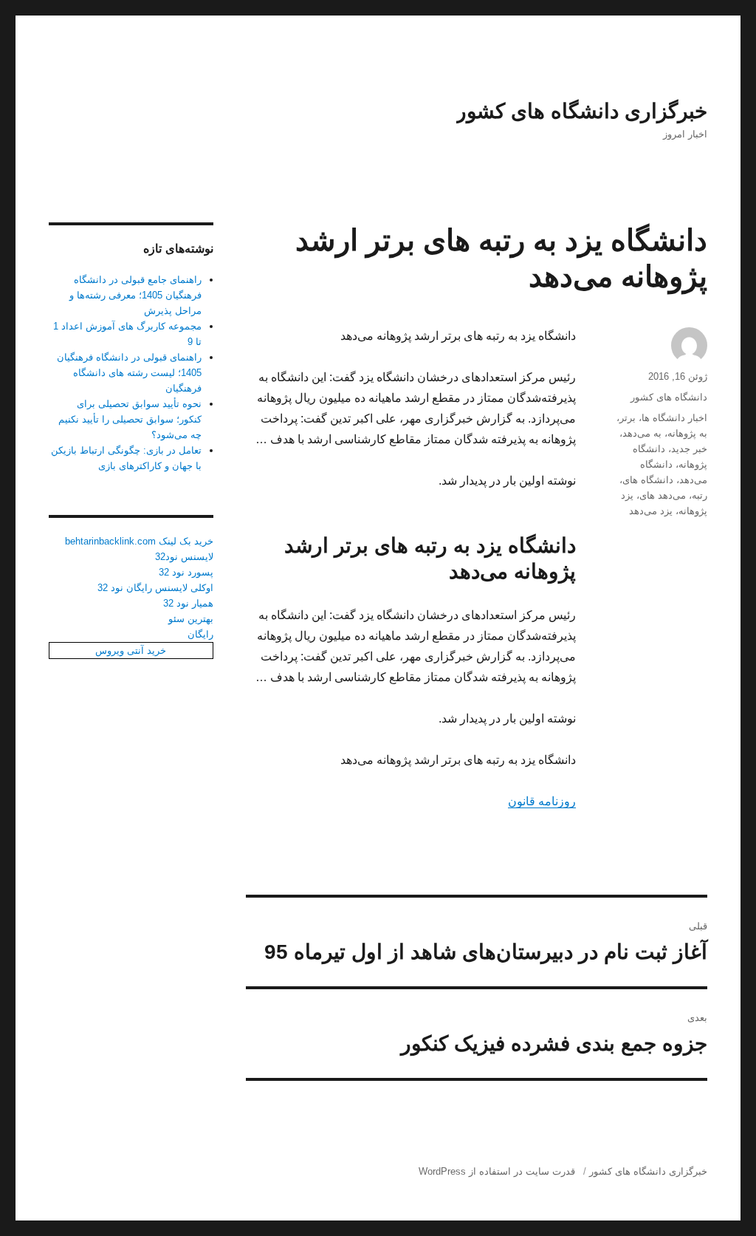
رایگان (200, 634)
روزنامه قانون (542, 801)
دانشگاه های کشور (668, 397)
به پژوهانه (687, 433)
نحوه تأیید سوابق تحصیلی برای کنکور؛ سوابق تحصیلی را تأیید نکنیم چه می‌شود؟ (130, 419)
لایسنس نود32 (184, 556)
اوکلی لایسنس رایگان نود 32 (155, 587)
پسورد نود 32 (186, 572)
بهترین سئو (190, 618)
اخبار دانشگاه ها (674, 417)
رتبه (699, 495)
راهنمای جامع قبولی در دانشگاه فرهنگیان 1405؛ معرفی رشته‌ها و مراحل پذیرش (135, 295)
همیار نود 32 (188, 603)
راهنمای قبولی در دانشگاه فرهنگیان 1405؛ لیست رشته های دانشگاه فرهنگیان (129, 373)
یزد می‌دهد (651, 510)
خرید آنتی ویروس (130, 650)
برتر (627, 417)
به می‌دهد (642, 433)
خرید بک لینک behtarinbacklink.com (139, 541)
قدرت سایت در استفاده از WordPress (497, 1171)
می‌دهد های (662, 495)
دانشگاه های (647, 479)
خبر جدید (689, 448)
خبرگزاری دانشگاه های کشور (581, 111)
